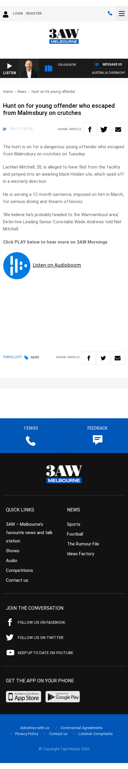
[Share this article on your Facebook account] (89, 129)
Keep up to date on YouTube (45, 653)
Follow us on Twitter (40, 637)
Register (34, 13)
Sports (73, 524)
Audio (11, 560)
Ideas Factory (80, 553)
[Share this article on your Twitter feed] (104, 129)
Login (18, 13)
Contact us (17, 580)
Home (8, 92)
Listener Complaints (96, 733)
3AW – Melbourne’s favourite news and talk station (29, 533)
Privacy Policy (26, 733)
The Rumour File (83, 544)
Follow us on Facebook (41, 622)
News (22, 92)
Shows (12, 550)
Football (75, 534)
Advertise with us (34, 728)
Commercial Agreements (81, 728)
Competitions (19, 570)
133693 (110, 13)
